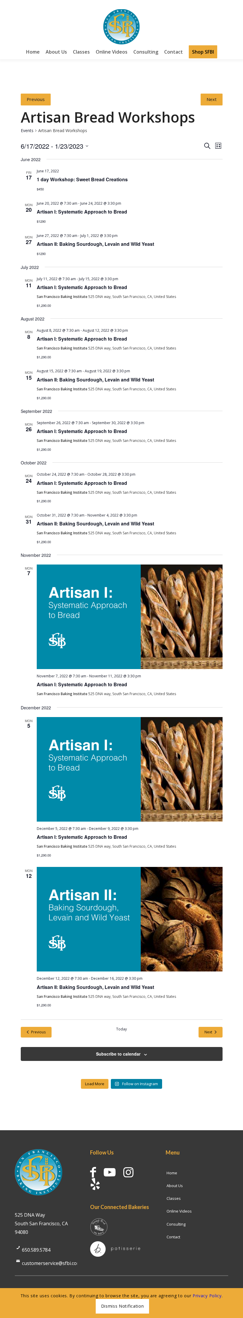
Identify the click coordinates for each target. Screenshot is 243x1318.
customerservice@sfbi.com (51, 1263)
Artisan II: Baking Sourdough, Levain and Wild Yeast (95, 243)
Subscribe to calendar (118, 1054)
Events (27, 130)
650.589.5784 (36, 1250)
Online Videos (179, 1211)
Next (212, 99)
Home (172, 1173)
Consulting (176, 1224)
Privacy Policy (207, 1295)
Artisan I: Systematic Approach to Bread (82, 211)
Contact (173, 1237)
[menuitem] (33, 51)
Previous (36, 99)
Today (121, 1029)
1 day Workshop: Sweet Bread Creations (82, 179)
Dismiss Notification (122, 1306)
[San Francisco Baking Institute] (121, 26)
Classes (174, 1198)
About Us (175, 1185)
